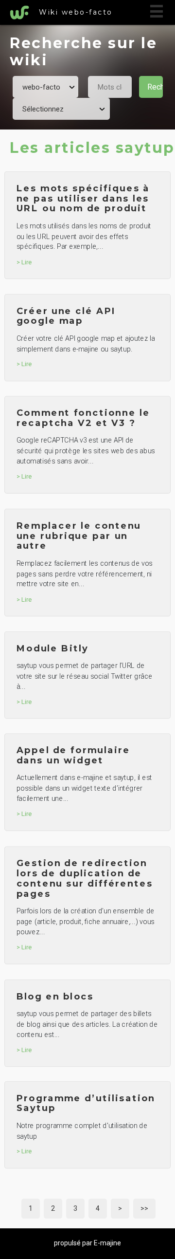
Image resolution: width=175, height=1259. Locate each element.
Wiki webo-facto (76, 12)
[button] (156, 11)
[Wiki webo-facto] (22, 12)
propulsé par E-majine (87, 1243)
